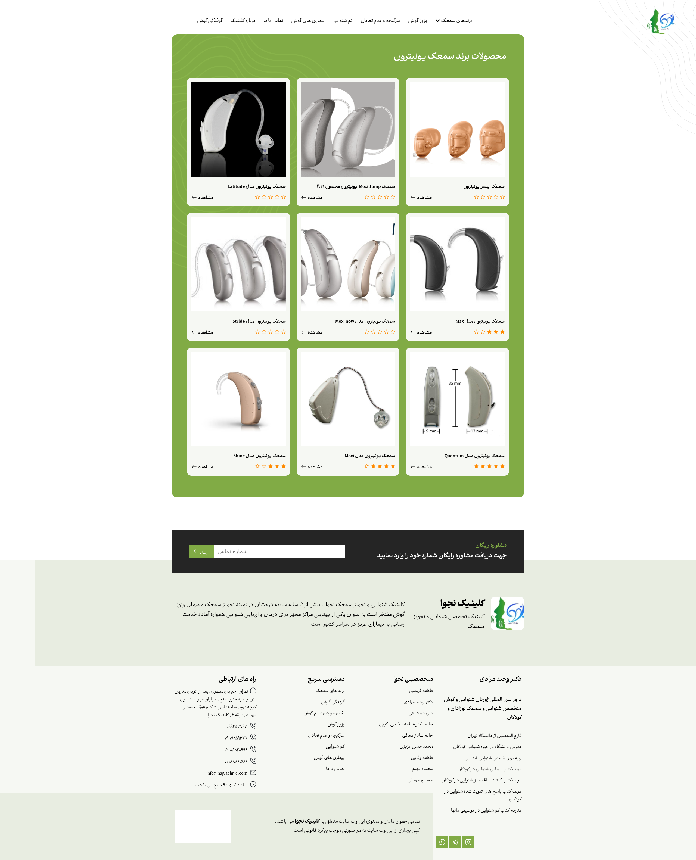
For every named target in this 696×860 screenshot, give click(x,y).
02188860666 (236, 762)
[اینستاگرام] (468, 842)
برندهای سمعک (456, 21)
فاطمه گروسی (421, 691)
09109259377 (236, 739)
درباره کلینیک (243, 21)
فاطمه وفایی (422, 758)
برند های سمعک (330, 691)
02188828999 (236, 750)
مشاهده (424, 198)
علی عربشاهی (420, 713)
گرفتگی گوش (209, 21)
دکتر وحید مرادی (418, 702)
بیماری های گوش (308, 21)
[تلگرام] (455, 842)
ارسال (204, 552)
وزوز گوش (417, 21)
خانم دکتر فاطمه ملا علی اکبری (406, 724)
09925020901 (237, 727)
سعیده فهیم (422, 769)
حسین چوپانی (420, 780)
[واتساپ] (442, 842)
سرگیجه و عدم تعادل (380, 21)
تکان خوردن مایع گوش (324, 713)
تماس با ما (273, 21)
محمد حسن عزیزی (416, 747)
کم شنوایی (342, 21)
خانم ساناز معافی (417, 736)
